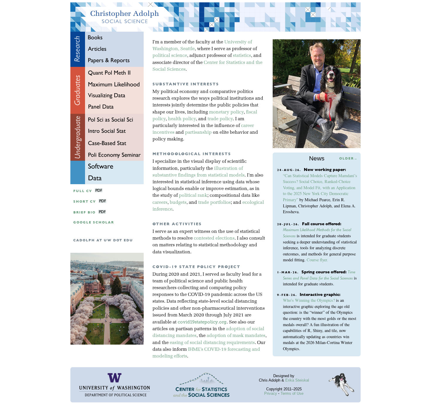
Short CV (84, 202)
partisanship (198, 132)
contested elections (214, 238)
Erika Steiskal (297, 380)
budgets (178, 202)
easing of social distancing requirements (212, 342)
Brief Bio (84, 212)
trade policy (220, 119)
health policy (182, 119)
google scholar (93, 222)
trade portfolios (214, 202)
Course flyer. (317, 259)
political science (169, 55)
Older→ (348, 158)
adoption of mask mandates (236, 335)
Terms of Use (292, 393)
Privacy (270, 393)
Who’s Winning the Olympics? (309, 300)
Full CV (82, 191)
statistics (242, 55)
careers (159, 202)
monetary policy (226, 112)
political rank (193, 195)
